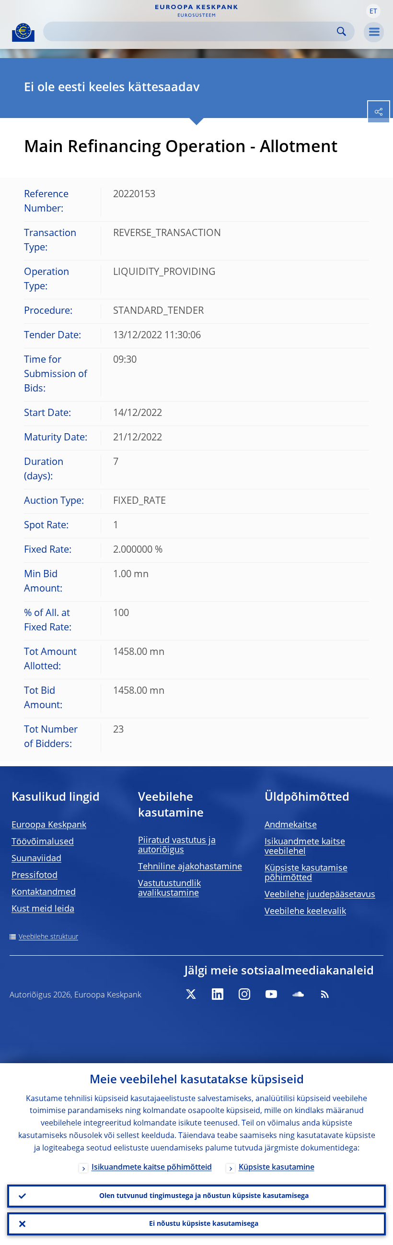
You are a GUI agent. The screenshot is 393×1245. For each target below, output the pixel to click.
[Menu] (374, 32)
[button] (373, 11)
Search (341, 31)
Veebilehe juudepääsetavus (320, 894)
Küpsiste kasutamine (276, 1168)
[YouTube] (271, 994)
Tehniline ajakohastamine (190, 867)
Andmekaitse (291, 825)
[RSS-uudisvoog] (324, 994)
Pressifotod (35, 875)
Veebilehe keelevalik (305, 911)
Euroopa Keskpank (49, 825)
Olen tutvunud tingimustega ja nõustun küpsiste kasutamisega (204, 1196)
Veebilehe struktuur (48, 937)
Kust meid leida (43, 909)
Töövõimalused (43, 842)
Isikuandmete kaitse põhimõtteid (152, 1168)
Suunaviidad (36, 858)
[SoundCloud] (298, 994)
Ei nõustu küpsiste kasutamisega (203, 1224)
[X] (190, 994)
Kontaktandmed (44, 892)
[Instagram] (244, 994)
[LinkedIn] (217, 994)
